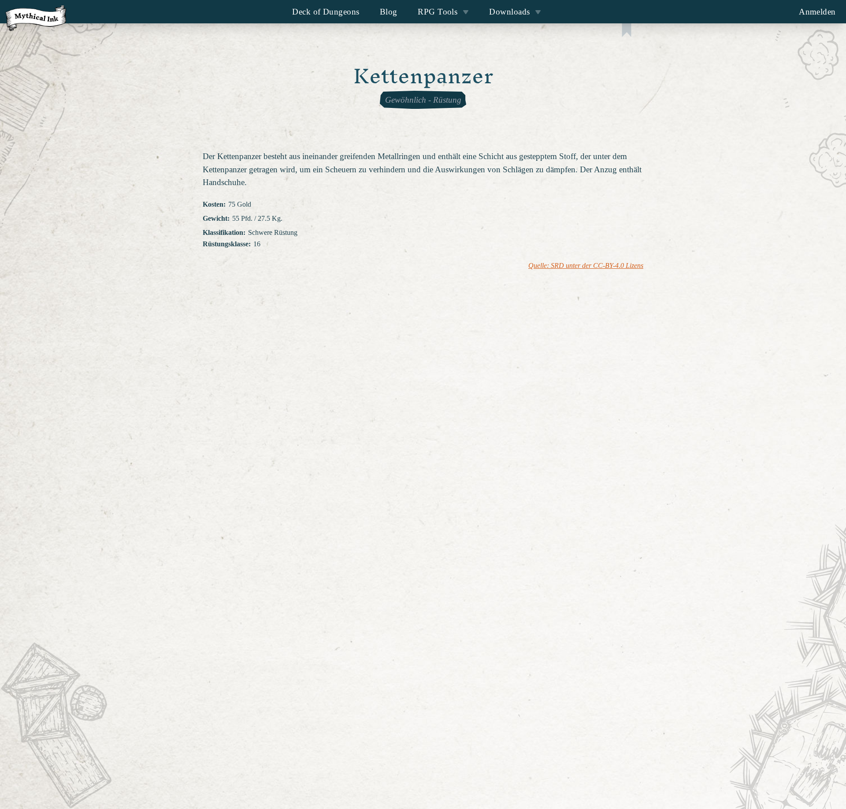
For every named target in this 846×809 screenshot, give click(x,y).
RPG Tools (437, 11)
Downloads (509, 11)
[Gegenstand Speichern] (626, 31)
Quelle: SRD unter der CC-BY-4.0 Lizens (585, 266)
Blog (388, 11)
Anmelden (817, 11)
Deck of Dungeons (325, 11)
